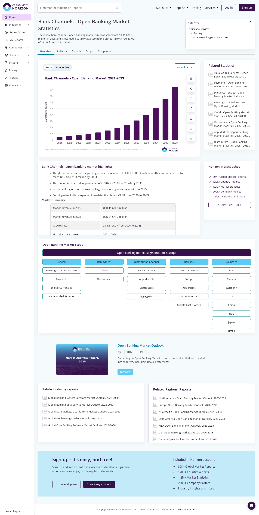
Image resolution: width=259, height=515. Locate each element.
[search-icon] (117, 8)
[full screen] (191, 78)
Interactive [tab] (62, 67)
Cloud (104, 270)
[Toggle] (189, 29)
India (232, 313)
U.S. (231, 270)
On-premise (104, 279)
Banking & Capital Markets (61, 270)
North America (189, 270)
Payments (61, 279)
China (231, 305)
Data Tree (193, 23)
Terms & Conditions (186, 509)
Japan (231, 322)
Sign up (247, 8)
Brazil (231, 331)
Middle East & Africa (189, 305)
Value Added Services (61, 296)
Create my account (99, 484)
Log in (229, 8)
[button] (200, 29)
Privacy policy (168, 509)
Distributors (147, 287)
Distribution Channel (146, 261)
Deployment (104, 261)
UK (231, 296)
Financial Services (200, 28)
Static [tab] (49, 67)
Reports (180, 8)
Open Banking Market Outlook (212, 37)
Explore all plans (66, 484)
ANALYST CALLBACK (229, 205)
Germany (231, 287)
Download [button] (183, 67)
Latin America (189, 296)
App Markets (146, 279)
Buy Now (125, 371)
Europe (189, 279)
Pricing (196, 8)
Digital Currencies (61, 287)
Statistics (162, 8)
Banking (197, 33)
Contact (142, 509)
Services (210, 8)
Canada (231, 279)
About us (154, 509)
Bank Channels (146, 270)
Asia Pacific (189, 287)
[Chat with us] (251, 506)
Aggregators (147, 296)
